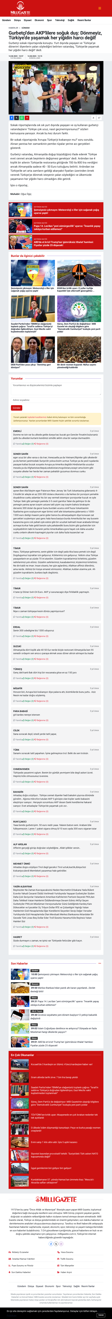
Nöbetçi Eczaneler (20, 1252)
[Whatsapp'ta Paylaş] (21, 118)
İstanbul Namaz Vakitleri (23, 1259)
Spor (49, 20)
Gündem (6, 20)
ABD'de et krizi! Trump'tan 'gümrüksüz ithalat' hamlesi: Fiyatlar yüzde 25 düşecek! (61, 1044)
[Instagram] (61, 1244)
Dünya (17, 20)
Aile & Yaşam (37, 1011)
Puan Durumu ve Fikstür (22, 1265)
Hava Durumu (67, 1252)
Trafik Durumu (66, 1259)
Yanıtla (18, 444)
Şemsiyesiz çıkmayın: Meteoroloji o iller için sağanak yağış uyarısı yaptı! (32, 289)
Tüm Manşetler (67, 1265)
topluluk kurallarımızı (37, 417)
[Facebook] (51, 1244)
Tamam (101, 1315)
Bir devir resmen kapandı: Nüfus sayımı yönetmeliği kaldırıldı (76, 366)
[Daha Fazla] (27, 118)
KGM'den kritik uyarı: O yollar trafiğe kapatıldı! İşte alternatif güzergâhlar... (75, 289)
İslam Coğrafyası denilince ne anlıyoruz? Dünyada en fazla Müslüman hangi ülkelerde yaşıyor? (63, 1030)
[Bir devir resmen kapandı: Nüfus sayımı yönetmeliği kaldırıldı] (79, 349)
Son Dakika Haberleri (21, 1272)
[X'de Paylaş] (16, 118)
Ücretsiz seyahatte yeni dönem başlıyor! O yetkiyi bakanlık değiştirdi (63, 1017)
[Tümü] (99, 963)
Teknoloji (60, 20)
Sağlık (71, 20)
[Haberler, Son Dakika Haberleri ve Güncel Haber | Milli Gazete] (21, 8)
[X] (56, 1244)
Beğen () (29, 444)
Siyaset (27, 20)
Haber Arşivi (66, 1272)
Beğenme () (42, 444)
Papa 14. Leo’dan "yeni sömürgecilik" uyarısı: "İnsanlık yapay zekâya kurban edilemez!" (64, 1003)
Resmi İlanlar (84, 20)
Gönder (16, 408)
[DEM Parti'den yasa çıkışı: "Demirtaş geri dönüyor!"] (33, 349)
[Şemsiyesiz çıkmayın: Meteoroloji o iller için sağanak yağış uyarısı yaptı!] (33, 272)
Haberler (13, 28)
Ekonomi (39, 20)
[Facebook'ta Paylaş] (12, 118)
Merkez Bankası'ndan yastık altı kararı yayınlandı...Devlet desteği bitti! (62, 989)
